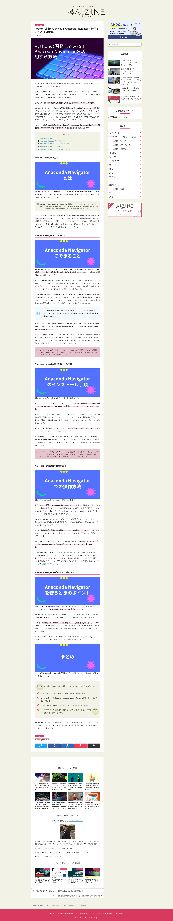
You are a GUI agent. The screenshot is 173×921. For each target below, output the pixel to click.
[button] (139, 45)
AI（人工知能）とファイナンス (119, 145)
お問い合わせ (120, 913)
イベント (111, 193)
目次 (64, 134)
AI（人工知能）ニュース (117, 141)
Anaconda (46, 739)
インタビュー (113, 177)
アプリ (110, 169)
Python (38, 739)
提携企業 (109, 913)
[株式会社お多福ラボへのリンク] (125, 37)
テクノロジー (39, 736)
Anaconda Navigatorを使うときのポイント (55, 149)
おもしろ (111, 173)
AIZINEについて (74, 913)
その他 (110, 197)
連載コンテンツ (114, 185)
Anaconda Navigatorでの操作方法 (52, 146)
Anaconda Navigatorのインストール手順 (54, 144)
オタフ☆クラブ (114, 133)
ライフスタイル (114, 161)
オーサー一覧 (62, 913)
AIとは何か (112, 153)
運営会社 (52, 913)
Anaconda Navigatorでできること (52, 141)
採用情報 (84, 913)
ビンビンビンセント (76, 821)
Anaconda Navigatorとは (49, 138)
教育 (110, 165)
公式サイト (45, 403)
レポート (111, 181)
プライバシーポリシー (97, 913)
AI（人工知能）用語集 (116, 189)
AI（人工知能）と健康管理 (118, 149)
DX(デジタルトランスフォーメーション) (122, 137)
